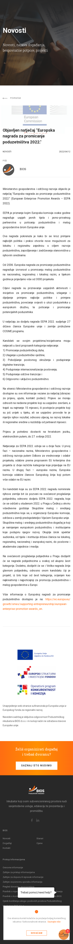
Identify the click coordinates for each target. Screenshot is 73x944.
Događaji (7, 843)
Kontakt (6, 848)
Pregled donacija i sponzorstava (18, 886)
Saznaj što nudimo (36, 765)
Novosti (6, 838)
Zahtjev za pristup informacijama (19, 872)
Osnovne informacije (13, 867)
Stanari (39, 838)
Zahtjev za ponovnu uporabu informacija (22, 882)
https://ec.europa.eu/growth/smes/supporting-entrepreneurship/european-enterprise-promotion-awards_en (36, 604)
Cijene (39, 843)
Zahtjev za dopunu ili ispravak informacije (23, 877)
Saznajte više (54, 921)
